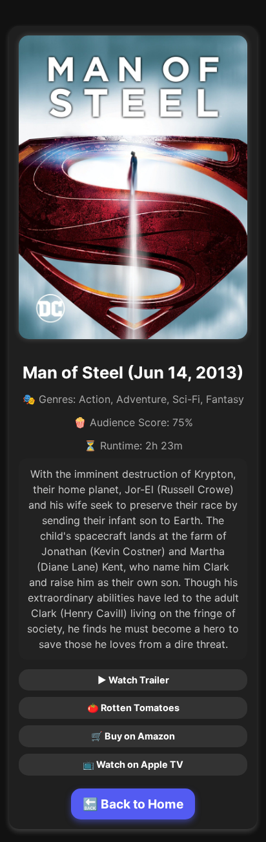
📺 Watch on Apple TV (133, 764)
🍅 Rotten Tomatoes (133, 707)
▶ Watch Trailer (133, 679)
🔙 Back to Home (133, 804)
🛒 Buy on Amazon (133, 735)
